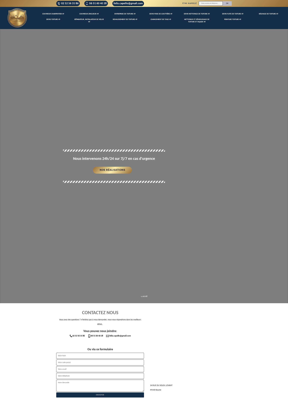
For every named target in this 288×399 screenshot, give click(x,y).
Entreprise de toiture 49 (124, 14)
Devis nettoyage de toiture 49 (197, 14)
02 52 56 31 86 (70, 3)
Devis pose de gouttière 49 (160, 14)
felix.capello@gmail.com (128, 3)
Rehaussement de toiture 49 (125, 19)
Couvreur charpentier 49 (53, 14)
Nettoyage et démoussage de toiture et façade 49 (196, 21)
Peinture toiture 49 (232, 19)
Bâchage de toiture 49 (268, 14)
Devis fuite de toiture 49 (232, 14)
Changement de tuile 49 (161, 19)
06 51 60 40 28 (98, 3)
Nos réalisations (112, 170)
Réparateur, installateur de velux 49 (89, 21)
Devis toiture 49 (53, 19)
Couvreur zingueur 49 (89, 14)
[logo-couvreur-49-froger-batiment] (17, 18)
